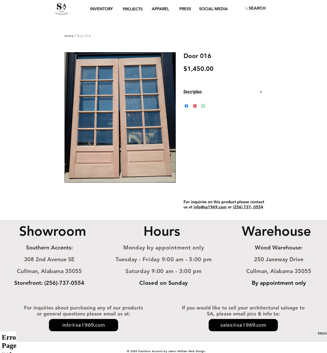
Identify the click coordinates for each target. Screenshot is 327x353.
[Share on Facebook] (186, 106)
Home (69, 36)
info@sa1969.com (210, 206)
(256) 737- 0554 (248, 206)
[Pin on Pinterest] (195, 106)
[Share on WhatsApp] (203, 106)
